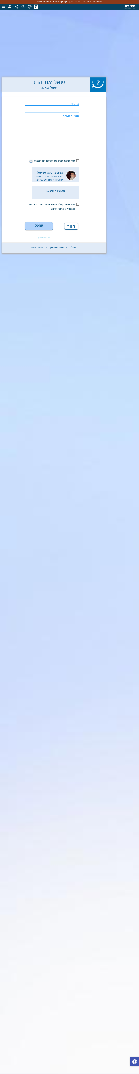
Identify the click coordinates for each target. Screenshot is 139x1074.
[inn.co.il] (36, 7)
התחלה (73, 248)
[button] (134, 1062)
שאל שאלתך (39, 226)
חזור (71, 226)
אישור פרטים (36, 248)
